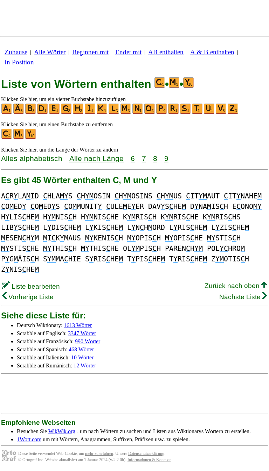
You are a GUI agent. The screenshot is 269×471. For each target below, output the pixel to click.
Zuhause (16, 52)
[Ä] (19, 112)
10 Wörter (82, 357)
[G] (67, 112)
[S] (186, 112)
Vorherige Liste (30, 297)
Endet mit (128, 52)
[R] (174, 112)
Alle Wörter (49, 52)
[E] (55, 112)
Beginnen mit (90, 52)
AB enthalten (166, 52)
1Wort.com (29, 439)
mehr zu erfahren (99, 453)
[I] (90, 112)
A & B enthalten (212, 52)
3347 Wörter (82, 333)
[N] (138, 112)
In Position (19, 62)
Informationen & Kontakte (149, 459)
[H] (78, 112)
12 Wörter (85, 365)
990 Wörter (87, 341)
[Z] (233, 112)
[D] (43, 112)
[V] (221, 112)
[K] (102, 112)
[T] (198, 112)
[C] (7, 138)
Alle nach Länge (96, 158)
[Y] (31, 138)
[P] (162, 112)
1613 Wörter (78, 325)
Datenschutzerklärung (146, 453)
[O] (150, 112)
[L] (114, 112)
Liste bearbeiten (35, 286)
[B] (31, 112)
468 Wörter (81, 349)
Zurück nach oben (233, 285)
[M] (126, 112)
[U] (209, 112)
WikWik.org (61, 431)
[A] (7, 112)
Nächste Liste (240, 297)
